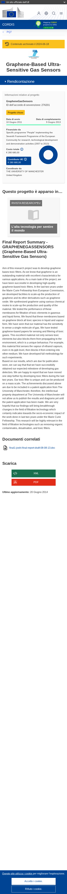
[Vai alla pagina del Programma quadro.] (33, 54)
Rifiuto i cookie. (33, 889)
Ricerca (53, 13)
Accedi (38, 13)
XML (36, 473)
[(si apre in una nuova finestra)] (13, 12)
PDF (36, 482)
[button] (46, 13)
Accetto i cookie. (33, 881)
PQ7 (9, 32)
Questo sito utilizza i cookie (17, 873)
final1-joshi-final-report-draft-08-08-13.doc (32, 448)
